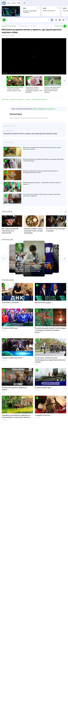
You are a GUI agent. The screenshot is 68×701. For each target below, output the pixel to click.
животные (5, 99)
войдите (36, 109)
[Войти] (60, 20)
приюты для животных (39, 99)
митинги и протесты (17, 99)
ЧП (12, 35)
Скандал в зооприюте (9, 26)
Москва (28, 99)
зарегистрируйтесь (48, 109)
